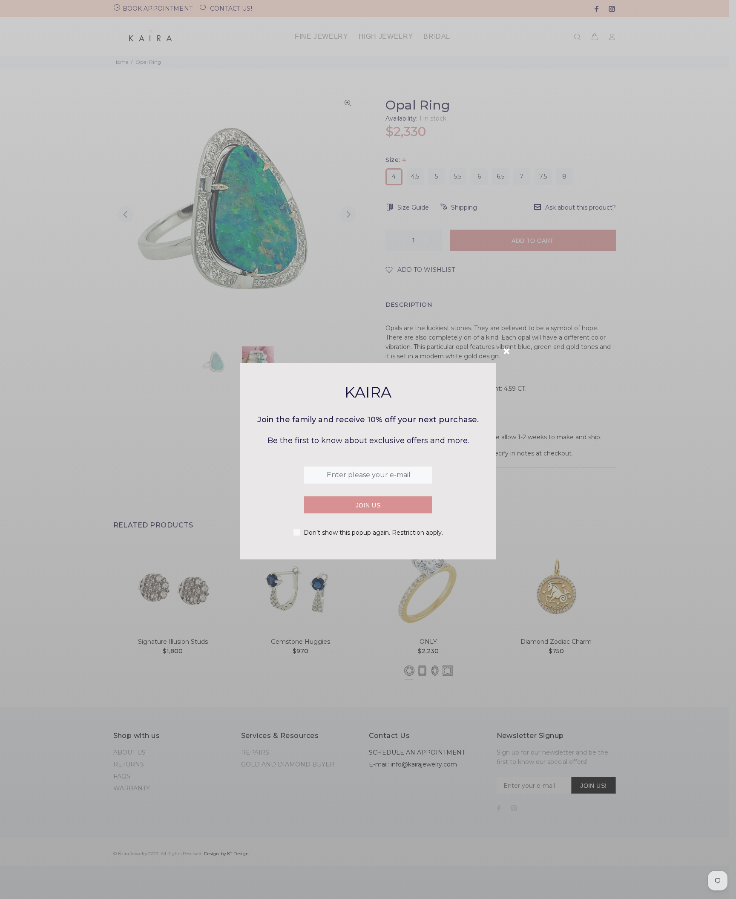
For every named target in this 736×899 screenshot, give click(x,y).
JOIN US (368, 505)
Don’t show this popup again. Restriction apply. (373, 532)
